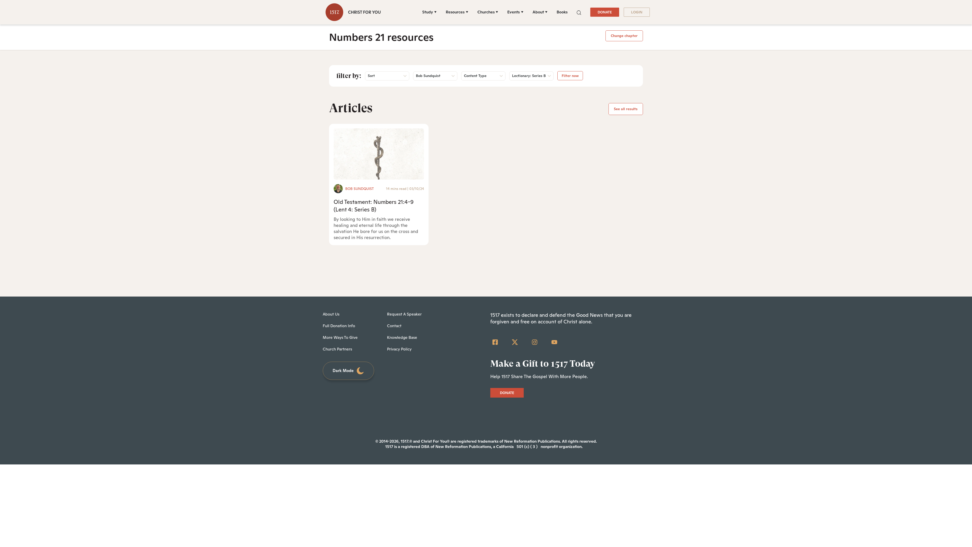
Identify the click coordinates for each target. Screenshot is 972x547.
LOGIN (636, 12)
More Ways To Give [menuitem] (340, 337)
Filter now (570, 75)
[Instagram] (534, 342)
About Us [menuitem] (331, 314)
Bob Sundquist (359, 188)
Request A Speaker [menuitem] (404, 314)
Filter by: (348, 76)
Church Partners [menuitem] (337, 349)
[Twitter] (515, 342)
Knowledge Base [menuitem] (402, 337)
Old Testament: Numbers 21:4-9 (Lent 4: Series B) (374, 205)
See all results (626, 109)
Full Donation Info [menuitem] (339, 325)
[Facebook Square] (495, 342)
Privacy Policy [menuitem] (399, 349)
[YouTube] (554, 342)
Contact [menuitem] (394, 325)
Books (562, 12)
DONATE (605, 12)
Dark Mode (343, 370)
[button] (579, 12)
